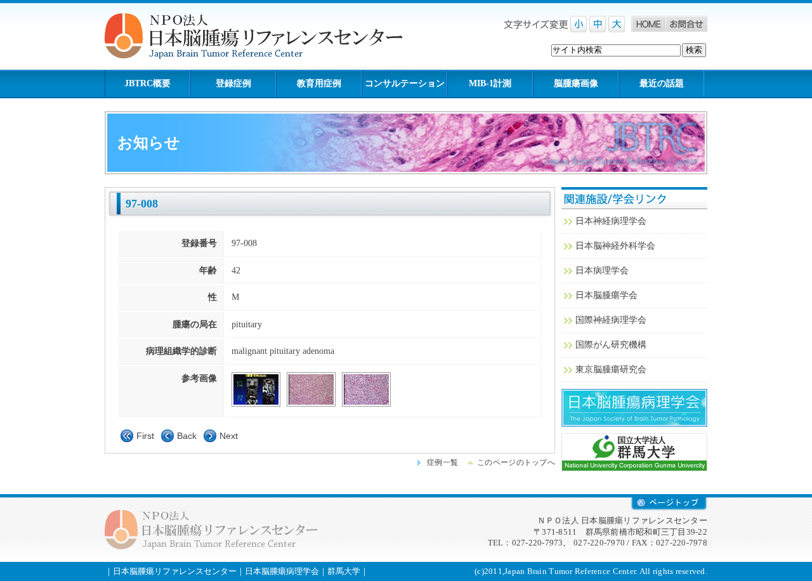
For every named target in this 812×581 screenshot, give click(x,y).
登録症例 (233, 83)
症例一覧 (442, 462)
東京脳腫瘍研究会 (610, 369)
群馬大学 (634, 452)
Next (228, 436)
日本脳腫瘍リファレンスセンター (175, 571)
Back (187, 436)
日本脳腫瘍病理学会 (634, 408)
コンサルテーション (405, 83)
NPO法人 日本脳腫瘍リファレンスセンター (263, 36)
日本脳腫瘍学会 (606, 295)
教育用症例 (319, 83)
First (145, 436)
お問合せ (686, 24)
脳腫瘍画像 (576, 83)
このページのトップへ (516, 462)
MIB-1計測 (490, 83)
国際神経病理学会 (610, 320)
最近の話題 (661, 83)
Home (648, 24)
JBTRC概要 (147, 83)
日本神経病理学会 (610, 221)
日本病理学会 (602, 270)
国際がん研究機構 (610, 344)
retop (669, 504)
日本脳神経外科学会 (615, 246)
